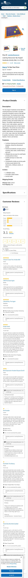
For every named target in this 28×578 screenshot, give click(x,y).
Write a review (17, 62)
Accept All (11, 575)
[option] (6, 50)
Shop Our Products (10, 14)
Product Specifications (18, 80)
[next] (19, 49)
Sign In (4, 67)
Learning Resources (13, 55)
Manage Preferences (11, 566)
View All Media (23, 49)
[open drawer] (2, 3)
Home (2, 14)
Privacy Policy (13, 563)
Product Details (6, 80)
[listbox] (11, 50)
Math (4, 16)
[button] (25, 3)
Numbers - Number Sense (13, 16)
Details (19, 83)
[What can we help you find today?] (25, 7)
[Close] (21, 557)
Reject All (11, 570)
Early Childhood (21, 14)
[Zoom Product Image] (23, 29)
